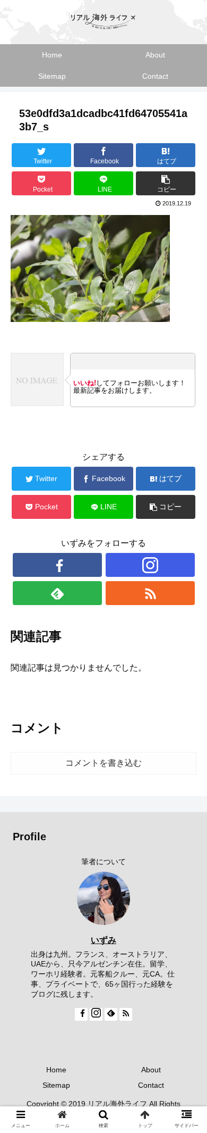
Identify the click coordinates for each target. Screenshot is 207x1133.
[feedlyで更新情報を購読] (57, 593)
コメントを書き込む (103, 762)
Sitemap (56, 1085)
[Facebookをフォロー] (57, 565)
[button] (186, 948)
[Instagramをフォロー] (150, 565)
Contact (151, 1085)
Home (56, 1069)
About (151, 1069)
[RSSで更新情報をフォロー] (150, 593)
